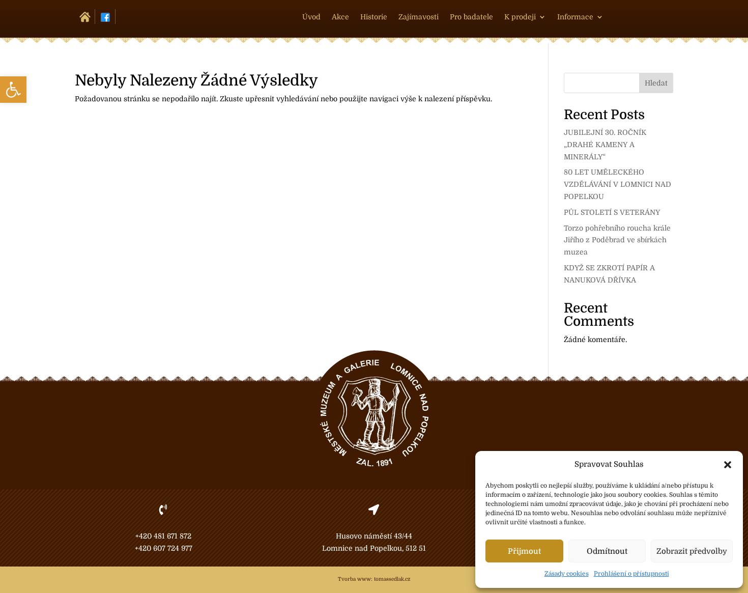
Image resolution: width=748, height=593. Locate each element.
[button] (728, 465)
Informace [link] (575, 17)
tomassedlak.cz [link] (392, 579)
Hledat (656, 83)
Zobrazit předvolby (691, 551)
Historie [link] (373, 17)
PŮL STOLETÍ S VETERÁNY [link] (612, 212)
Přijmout (524, 551)
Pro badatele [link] (471, 17)
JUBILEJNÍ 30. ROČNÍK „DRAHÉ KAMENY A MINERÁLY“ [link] (605, 144)
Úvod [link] (311, 17)
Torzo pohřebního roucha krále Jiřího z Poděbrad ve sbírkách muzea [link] (617, 240)
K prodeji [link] (520, 17)
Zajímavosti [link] (418, 17)
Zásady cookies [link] (566, 573)
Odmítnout (607, 551)
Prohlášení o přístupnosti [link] (631, 573)
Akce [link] (340, 17)
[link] (13, 89)
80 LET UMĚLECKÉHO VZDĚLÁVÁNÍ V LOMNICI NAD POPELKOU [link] (617, 184)
